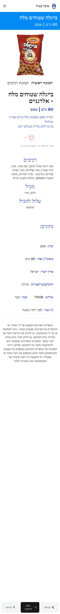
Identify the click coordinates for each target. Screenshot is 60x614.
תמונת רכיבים (18, 82)
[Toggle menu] (5, 6)
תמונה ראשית (42, 82)
